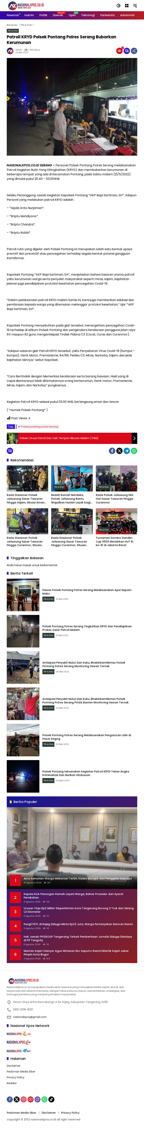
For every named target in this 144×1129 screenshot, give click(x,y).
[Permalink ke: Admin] (11, 51)
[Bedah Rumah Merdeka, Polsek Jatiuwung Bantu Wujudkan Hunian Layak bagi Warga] (72, 478)
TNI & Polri (13, 30)
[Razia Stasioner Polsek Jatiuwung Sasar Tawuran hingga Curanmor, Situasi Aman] (27, 521)
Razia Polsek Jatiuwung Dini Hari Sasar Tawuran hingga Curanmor (114, 498)
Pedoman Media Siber (21, 1071)
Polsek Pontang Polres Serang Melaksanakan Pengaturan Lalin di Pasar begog (86, 737)
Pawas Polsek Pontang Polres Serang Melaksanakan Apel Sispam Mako (86, 592)
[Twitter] (119, 451)
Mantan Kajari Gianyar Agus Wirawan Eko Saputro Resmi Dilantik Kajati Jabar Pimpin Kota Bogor (76, 953)
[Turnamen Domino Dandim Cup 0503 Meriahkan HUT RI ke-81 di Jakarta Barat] (116, 521)
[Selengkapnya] (72, 981)
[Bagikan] (134, 51)
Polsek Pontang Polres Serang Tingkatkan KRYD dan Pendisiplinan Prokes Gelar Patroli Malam (87, 628)
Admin (18, 50)
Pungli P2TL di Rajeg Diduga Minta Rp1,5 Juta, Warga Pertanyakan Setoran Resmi (78, 924)
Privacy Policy (15, 1077)
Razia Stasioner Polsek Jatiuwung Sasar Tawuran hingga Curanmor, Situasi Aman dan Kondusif (69, 541)
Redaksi (11, 1083)
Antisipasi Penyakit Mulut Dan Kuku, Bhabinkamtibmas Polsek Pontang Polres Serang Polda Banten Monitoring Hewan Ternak (85, 701)
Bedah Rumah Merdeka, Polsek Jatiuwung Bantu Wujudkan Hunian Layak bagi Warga (70, 498)
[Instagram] (24, 1099)
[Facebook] (112, 451)
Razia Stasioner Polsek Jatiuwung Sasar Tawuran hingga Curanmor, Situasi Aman (25, 541)
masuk (26, 565)
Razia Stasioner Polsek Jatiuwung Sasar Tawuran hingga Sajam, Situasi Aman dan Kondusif (25, 498)
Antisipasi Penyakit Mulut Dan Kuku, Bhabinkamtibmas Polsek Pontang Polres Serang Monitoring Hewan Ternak (83, 664)
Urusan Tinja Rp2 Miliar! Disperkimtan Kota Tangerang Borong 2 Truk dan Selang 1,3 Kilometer (79, 910)
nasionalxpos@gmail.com (30, 1017)
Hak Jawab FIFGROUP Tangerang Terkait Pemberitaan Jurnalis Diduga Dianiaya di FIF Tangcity (78, 938)
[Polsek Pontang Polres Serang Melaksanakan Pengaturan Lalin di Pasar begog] (23, 740)
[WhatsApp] (134, 451)
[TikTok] (51, 1099)
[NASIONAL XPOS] (30, 5)
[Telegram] (127, 451)
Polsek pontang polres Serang (39, 426)
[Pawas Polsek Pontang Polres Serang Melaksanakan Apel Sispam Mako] (23, 595)
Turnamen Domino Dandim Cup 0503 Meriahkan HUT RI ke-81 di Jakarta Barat (114, 541)
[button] (118, 5)
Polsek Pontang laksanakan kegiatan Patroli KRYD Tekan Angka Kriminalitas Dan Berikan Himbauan (85, 773)
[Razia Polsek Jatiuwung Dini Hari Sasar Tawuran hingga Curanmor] (116, 478)
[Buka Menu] (126, 5)
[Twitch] (37, 1099)
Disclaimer (13, 1066)
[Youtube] (31, 1099)
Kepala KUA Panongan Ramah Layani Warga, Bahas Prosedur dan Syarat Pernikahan (73, 896)
